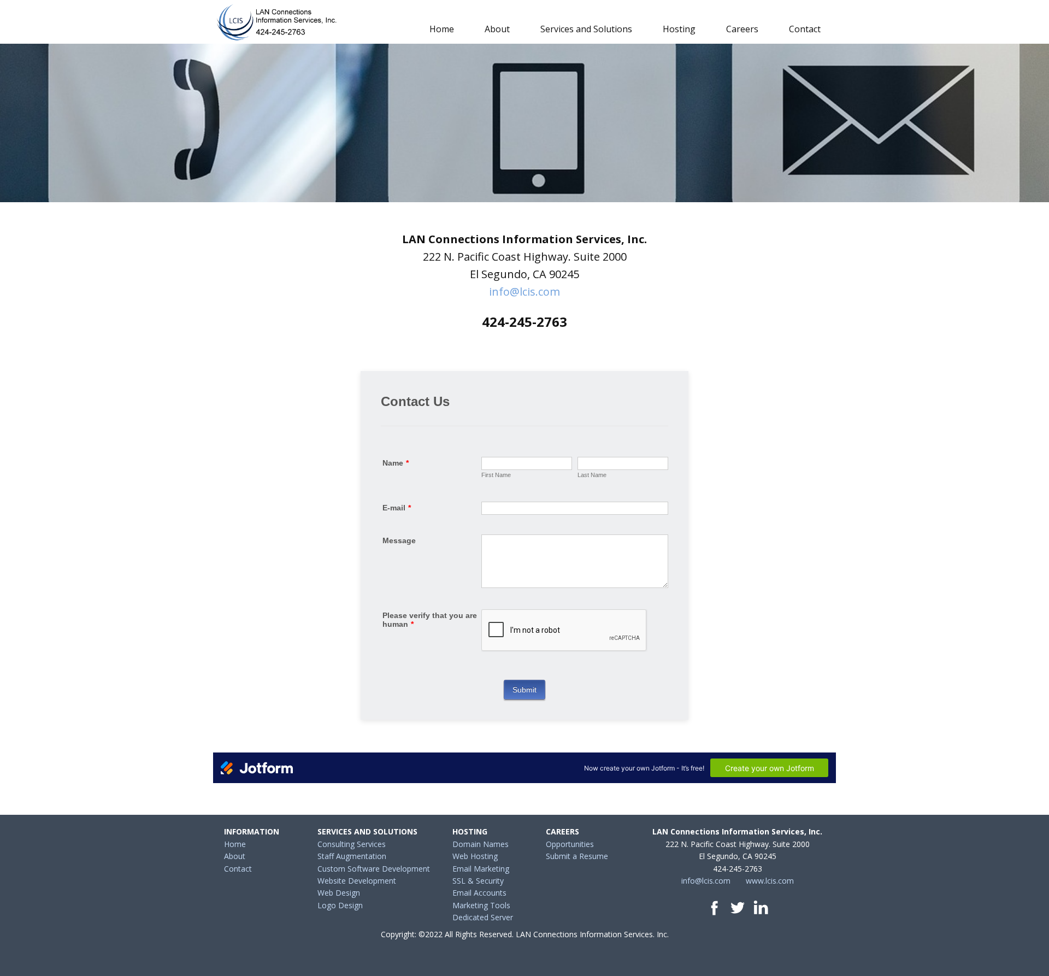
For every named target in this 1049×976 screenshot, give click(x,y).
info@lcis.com (524, 291)
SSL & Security (478, 880)
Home (441, 29)
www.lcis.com (770, 880)
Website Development (356, 880)
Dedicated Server (482, 917)
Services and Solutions (586, 29)
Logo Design (340, 905)
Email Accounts (479, 892)
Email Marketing (480, 868)
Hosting (679, 29)
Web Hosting (475, 856)
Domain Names (480, 844)
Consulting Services (351, 844)
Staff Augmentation (351, 856)
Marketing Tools (481, 905)
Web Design (338, 892)
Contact (805, 29)
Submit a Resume (577, 856)
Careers (742, 29)
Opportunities (570, 844)
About (497, 29)
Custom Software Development (373, 868)
